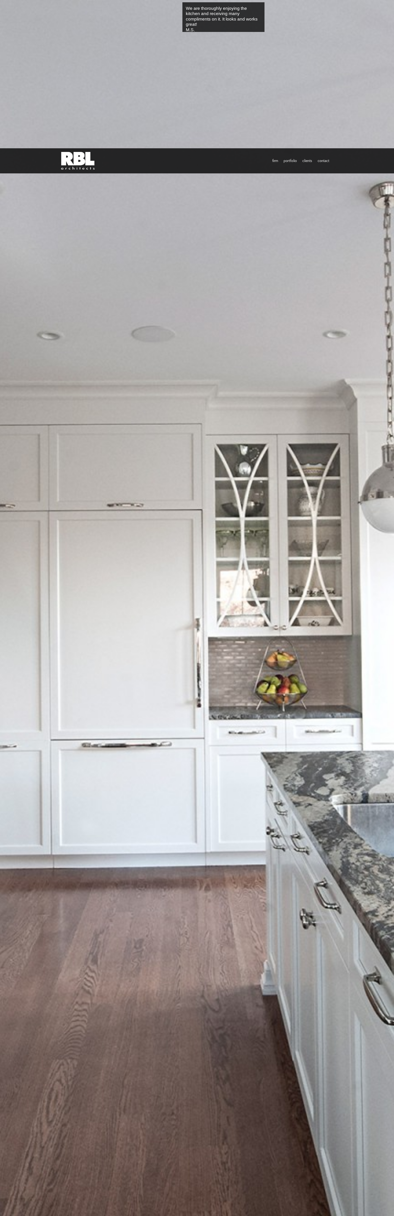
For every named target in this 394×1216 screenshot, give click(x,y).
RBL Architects (78, 161)
